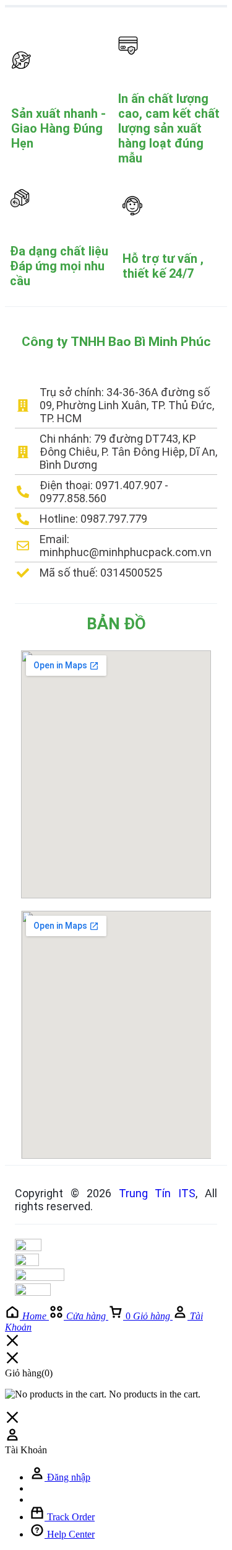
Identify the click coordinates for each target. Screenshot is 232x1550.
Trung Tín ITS (157, 1193)
